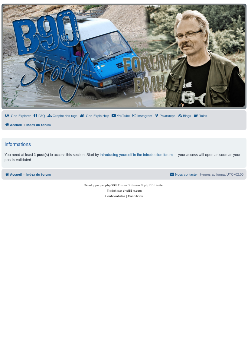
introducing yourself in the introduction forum (136, 155)
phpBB (110, 185)
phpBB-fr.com (132, 190)
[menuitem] (18, 115)
